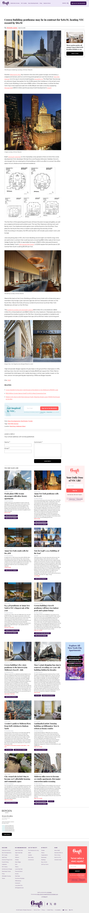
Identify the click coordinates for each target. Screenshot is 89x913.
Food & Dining (5, 862)
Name (7, 442)
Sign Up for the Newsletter (78, 3)
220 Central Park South (26, 244)
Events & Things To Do (12, 630)
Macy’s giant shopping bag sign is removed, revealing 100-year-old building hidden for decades (47, 667)
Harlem (16, 855)
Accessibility (58, 910)
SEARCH (64, 3)
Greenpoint (17, 883)
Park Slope (17, 876)
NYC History (4, 866)
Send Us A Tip (57, 857)
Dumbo (17, 873)
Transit (3, 878)
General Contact (58, 859)
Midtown (17, 857)
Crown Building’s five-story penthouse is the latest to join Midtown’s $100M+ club (32, 390)
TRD (8, 380)
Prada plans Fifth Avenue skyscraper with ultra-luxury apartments (15, 496)
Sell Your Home (44, 864)
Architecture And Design (42, 633)
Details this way (9, 627)
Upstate (30, 855)
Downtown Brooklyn (19, 878)
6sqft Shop (4, 857)
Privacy (43, 910)
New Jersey (30, 857)
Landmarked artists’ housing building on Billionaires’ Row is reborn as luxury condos (46, 726)
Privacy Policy (49, 412)
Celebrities (4, 864)
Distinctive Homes (15, 3)
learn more (7, 567)
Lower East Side (18, 869)
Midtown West (20, 426)
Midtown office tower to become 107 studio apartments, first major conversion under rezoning (47, 779)
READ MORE (7, 512)
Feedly (65, 910)
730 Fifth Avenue (13, 423)
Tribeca (16, 866)
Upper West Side (19, 850)
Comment (38, 442)
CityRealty (49, 892)
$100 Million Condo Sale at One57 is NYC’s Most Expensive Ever (26, 393)
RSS (72, 910)
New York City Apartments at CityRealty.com (47, 894)
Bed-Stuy (13, 426)
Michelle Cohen (12, 28)
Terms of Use (42, 412)
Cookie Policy (50, 910)
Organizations (44, 855)
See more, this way (9, 694)
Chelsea (17, 859)
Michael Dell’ (8, 88)
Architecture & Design (7, 869)
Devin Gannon (9, 500)
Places (42, 852)
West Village (18, 862)
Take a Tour (74, 53)
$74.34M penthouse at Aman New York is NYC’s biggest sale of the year (17, 608)
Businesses (43, 857)
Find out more (38, 630)
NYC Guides (24, 3)
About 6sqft (57, 850)
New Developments (33, 3)
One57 (49, 88)
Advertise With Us (58, 852)
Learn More (7, 834)
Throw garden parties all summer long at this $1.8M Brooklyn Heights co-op (74, 47)
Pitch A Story (57, 855)
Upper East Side (18, 852)
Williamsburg (18, 880)
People (43, 850)
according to (39, 79)
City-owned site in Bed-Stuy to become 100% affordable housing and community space (17, 779)
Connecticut (31, 859)
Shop (41, 3)
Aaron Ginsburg (39, 730)
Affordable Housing (6, 876)
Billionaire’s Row (15, 74)
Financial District (18, 871)
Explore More (47, 3)
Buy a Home (44, 862)
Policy (51, 801)
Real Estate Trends (27, 421)
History (37, 695)
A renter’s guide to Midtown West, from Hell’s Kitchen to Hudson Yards (17, 726)
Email (7, 448)
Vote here (37, 576)
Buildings (43, 859)
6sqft (37, 555)
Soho (16, 864)
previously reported (14, 157)
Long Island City (18, 885)
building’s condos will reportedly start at (20, 310)
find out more (38, 798)
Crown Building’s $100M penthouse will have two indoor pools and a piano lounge (46, 608)
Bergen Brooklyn (7, 816)
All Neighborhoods (19, 887)
